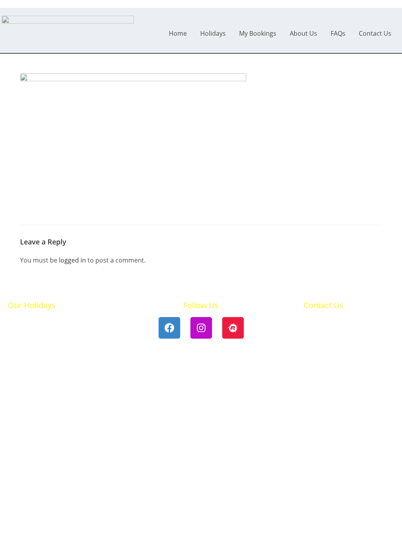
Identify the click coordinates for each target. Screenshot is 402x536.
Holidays (213, 33)
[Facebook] (169, 328)
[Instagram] (201, 328)
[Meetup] (233, 328)
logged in (72, 260)
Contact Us (375, 33)
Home (178, 33)
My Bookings (257, 33)
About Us (303, 33)
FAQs (338, 33)
